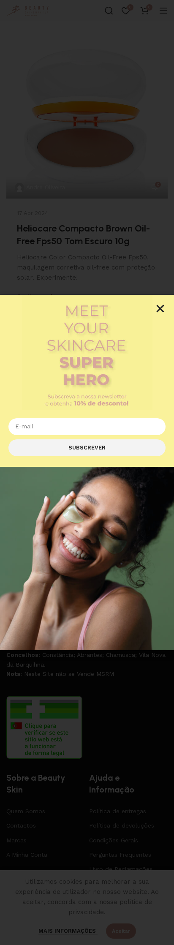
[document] (87, 472)
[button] (160, 308)
